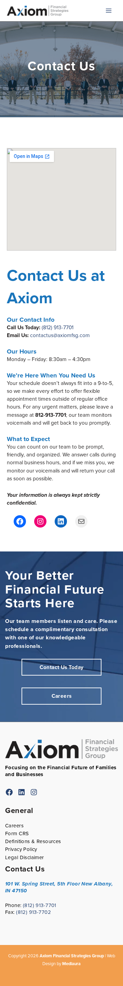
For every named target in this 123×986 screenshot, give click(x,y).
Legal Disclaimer (24, 857)
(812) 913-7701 (57, 327)
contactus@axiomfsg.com (60, 335)
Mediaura (71, 963)
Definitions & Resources (33, 841)
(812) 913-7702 (33, 912)
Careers (14, 825)
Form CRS (17, 833)
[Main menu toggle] (108, 10)
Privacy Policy (21, 849)
